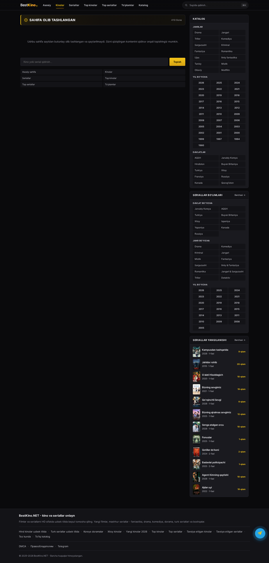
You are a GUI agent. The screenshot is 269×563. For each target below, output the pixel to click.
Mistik (224, 63)
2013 (219, 107)
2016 (219, 101)
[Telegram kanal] (260, 534)
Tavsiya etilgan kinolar (199, 531)
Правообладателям (42, 546)
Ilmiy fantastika (229, 57)
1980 (201, 145)
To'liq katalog (42, 536)
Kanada (199, 182)
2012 (237, 107)
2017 (201, 101)
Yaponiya (199, 227)
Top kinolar (110, 78)
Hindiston (199, 164)
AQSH (198, 157)
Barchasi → (240, 195)
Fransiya (199, 176)
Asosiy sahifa (29, 71)
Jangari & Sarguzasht (232, 271)
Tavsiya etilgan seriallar (229, 531)
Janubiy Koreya (229, 157)
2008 (201, 120)
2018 (237, 95)
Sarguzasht (200, 45)
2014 (201, 107)
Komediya (226, 38)
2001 (219, 132)
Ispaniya (225, 221)
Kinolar (108, 71)
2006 (237, 120)
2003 (237, 126)
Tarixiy (198, 63)
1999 (201, 139)
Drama (198, 32)
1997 (219, 139)
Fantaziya (200, 51)
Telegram (63, 546)
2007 (219, 120)
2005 (201, 126)
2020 (201, 95)
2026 (201, 82)
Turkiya (198, 170)
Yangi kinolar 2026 (136, 531)
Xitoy (224, 170)
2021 (237, 89)
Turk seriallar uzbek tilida (65, 531)
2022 (219, 89)
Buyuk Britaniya (229, 164)
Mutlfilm (225, 70)
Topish (177, 62)
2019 (219, 95)
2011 (201, 114)
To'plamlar (110, 84)
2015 (237, 101)
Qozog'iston (227, 182)
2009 (237, 114)
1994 (237, 139)
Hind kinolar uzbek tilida (32, 531)
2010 (219, 114)
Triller (197, 38)
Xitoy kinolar (115, 531)
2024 (237, 82)
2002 (201, 132)
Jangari (225, 32)
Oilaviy (198, 70)
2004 (219, 126)
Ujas (197, 57)
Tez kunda (25, 536)
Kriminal (225, 45)
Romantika (226, 51)
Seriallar (26, 78)
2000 (237, 132)
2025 (219, 82)
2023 (201, 89)
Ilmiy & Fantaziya (230, 265)
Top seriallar (28, 84)
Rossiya (225, 176)
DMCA (22, 546)
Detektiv (225, 277)
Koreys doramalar (93, 531)
